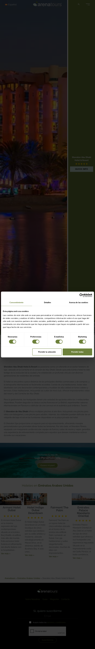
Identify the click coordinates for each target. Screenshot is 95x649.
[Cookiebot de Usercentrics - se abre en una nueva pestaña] (81, 295)
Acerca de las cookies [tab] (78, 302)
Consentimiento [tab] (16, 302)
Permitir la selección (47, 352)
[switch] (35, 342)
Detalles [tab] (47, 302)
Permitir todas (77, 352)
